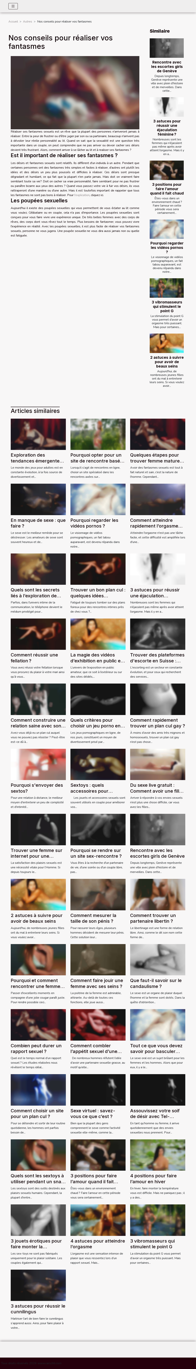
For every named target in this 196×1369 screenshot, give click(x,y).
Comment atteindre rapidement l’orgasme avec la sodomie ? (154, 526)
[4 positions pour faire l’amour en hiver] (157, 1155)
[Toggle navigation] (13, 6)
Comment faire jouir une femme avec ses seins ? (96, 983)
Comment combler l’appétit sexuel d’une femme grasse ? (93, 1051)
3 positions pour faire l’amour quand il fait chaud (167, 188)
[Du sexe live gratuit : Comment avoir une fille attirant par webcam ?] (157, 764)
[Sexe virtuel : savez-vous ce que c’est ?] (98, 1090)
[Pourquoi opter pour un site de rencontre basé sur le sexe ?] (98, 434)
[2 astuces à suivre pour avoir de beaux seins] (167, 343)
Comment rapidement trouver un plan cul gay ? (157, 723)
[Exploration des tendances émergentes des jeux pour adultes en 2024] (38, 434)
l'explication (82, 195)
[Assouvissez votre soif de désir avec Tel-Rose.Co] (157, 1090)
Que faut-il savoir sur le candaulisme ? (156, 983)
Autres (27, 21)
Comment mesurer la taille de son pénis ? (93, 918)
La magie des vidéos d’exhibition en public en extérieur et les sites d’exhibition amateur (96, 663)
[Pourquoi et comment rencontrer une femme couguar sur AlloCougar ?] (38, 959)
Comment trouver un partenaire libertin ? (153, 918)
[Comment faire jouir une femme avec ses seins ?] (98, 959)
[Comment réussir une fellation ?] (38, 634)
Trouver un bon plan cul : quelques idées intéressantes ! (98, 595)
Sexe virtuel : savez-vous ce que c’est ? (92, 1113)
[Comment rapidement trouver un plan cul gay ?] (157, 699)
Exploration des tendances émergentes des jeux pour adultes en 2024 (38, 463)
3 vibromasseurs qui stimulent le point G (167, 306)
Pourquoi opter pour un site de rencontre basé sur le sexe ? (96, 460)
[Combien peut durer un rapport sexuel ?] (38, 1024)
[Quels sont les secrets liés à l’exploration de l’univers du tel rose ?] (38, 569)
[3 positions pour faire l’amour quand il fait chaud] (167, 170)
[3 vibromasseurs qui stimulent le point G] (167, 288)
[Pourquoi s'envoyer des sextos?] (38, 764)
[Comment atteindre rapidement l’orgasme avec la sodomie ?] (157, 499)
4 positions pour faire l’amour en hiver (153, 1178)
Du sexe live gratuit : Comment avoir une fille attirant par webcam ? (156, 791)
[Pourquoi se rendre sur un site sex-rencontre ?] (98, 829)
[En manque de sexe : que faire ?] (38, 499)
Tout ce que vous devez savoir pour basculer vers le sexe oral (156, 1051)
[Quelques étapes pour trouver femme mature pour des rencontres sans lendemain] (157, 434)
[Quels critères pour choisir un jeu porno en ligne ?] (98, 699)
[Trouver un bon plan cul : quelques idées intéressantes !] (98, 569)
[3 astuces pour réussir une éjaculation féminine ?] (167, 107)
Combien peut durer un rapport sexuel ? (36, 1048)
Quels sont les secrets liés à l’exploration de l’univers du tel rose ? (35, 595)
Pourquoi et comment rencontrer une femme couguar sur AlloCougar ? (37, 989)
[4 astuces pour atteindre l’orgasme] (98, 1220)
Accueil (13, 21)
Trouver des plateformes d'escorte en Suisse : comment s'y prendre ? (157, 660)
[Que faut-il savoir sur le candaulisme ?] (157, 959)
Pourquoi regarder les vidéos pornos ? (167, 247)
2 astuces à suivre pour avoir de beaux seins (167, 361)
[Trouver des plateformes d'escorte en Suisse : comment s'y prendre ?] (157, 634)
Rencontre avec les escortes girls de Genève (167, 66)
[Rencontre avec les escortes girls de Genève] (167, 48)
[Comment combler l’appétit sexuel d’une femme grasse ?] (98, 1024)
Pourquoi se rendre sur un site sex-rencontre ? (96, 853)
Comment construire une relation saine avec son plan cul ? (38, 725)
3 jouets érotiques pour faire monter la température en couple (36, 1246)
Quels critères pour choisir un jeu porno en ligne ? (95, 725)
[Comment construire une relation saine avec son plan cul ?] (38, 699)
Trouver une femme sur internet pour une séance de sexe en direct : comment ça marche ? (38, 859)
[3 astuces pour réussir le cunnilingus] (38, 1285)
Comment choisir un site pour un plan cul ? (37, 1113)
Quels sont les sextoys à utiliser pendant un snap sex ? (37, 1181)
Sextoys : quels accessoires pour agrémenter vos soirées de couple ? (96, 793)
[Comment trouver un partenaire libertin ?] (157, 894)
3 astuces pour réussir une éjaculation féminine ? (167, 128)
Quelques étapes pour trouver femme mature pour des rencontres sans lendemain (155, 463)
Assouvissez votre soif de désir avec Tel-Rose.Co (155, 1116)
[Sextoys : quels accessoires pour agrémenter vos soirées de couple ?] (98, 764)
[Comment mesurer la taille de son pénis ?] (98, 894)
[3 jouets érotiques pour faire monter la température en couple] (38, 1220)
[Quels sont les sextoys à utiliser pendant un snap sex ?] (38, 1155)
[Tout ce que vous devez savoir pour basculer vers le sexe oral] (157, 1024)
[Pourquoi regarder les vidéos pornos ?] (167, 229)
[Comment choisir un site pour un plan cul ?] (38, 1090)
